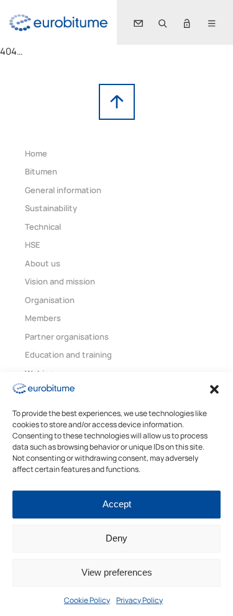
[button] (214, 388)
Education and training (68, 354)
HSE (32, 244)
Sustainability (51, 208)
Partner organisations (67, 336)
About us (42, 263)
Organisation (50, 300)
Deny (116, 538)
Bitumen (41, 171)
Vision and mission (60, 281)
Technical (43, 226)
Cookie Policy (87, 600)
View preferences (116, 572)
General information (63, 190)
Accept (117, 504)
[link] (58, 22)
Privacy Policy (139, 600)
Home (36, 153)
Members (43, 318)
